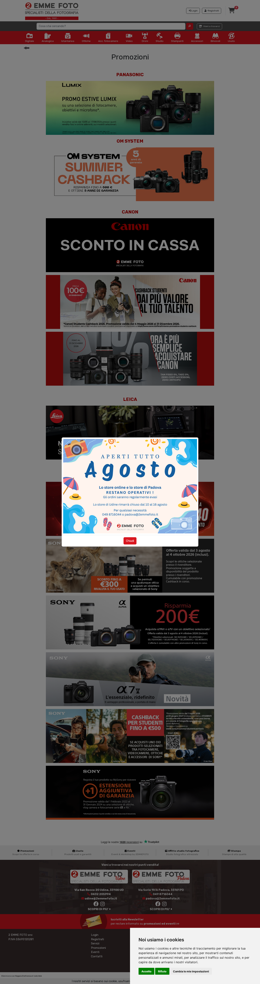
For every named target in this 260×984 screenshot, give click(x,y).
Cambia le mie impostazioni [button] (191, 971)
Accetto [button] (146, 971)
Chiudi (130, 541)
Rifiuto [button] (162, 971)
